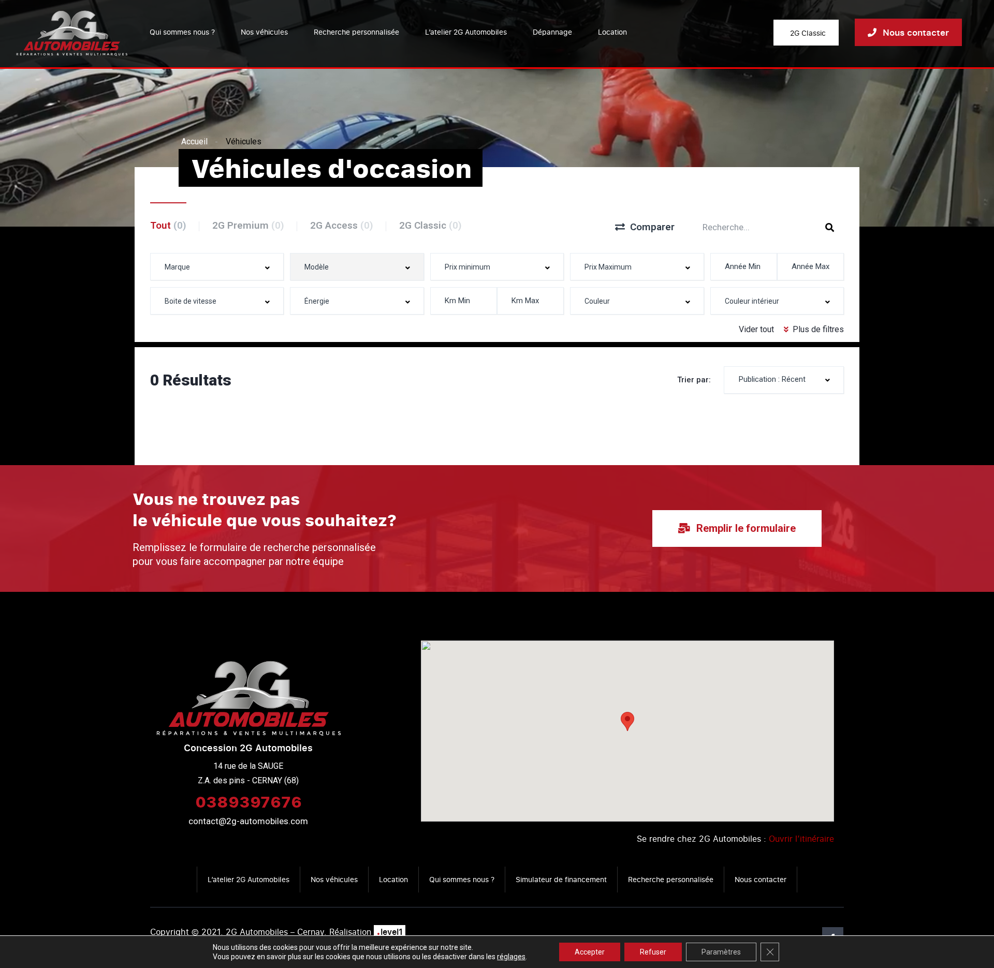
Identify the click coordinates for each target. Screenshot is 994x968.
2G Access (341, 225)
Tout (168, 225)
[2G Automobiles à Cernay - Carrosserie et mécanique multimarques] (72, 32)
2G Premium (248, 225)
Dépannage (552, 32)
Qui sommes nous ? (182, 32)
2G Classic (430, 225)
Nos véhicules (264, 32)
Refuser (653, 952)
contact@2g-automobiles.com (248, 821)
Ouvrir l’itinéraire (801, 838)
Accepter (590, 952)
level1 (389, 932)
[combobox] (217, 266)
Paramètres (721, 952)
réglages (511, 956)
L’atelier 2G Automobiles (466, 32)
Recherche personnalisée (356, 32)
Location (612, 32)
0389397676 (248, 801)
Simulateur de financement (561, 879)
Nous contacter (760, 879)
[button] (627, 721)
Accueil (194, 141)
